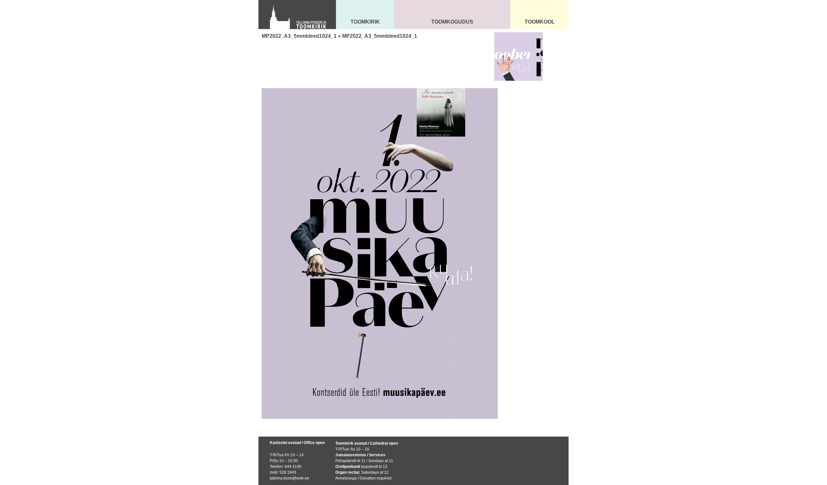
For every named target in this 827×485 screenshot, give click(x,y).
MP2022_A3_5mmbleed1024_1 (299, 36)
